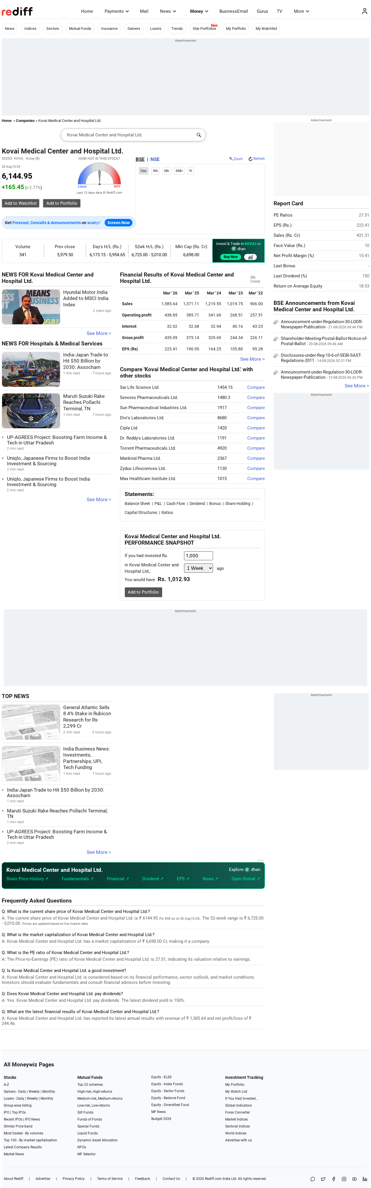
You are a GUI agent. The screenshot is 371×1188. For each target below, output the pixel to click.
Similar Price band (18, 1126)
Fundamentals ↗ (78, 878)
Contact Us (171, 1179)
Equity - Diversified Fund (170, 1105)
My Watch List (236, 1092)
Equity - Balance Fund (168, 1098)
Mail (144, 11)
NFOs (81, 1147)
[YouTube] (354, 1179)
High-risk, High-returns (94, 1092)
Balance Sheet (137, 503)
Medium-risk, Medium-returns (100, 1099)
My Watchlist (266, 28)
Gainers (134, 28)
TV (279, 11)
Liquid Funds (87, 1133)
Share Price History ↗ (27, 878)
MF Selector (86, 1154)
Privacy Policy (74, 1179)
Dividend (197, 503)
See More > (99, 333)
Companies (25, 120)
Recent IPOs (13, 1119)
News (165, 11)
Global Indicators (238, 1105)
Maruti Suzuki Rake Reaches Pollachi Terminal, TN (84, 402)
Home (87, 11)
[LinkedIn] (365, 1179)
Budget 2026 (161, 1119)
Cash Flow (175, 503)
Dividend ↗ (153, 878)
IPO (6, 1112)
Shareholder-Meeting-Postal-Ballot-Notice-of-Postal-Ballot (324, 341)
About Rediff (13, 1179)
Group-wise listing (18, 1105)
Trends (177, 28)
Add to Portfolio (143, 592)
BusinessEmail (233, 11)
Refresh (259, 159)
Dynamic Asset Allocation (97, 1140)
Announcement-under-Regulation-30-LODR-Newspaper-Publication (322, 324)
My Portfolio (236, 28)
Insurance (109, 28)
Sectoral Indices (237, 1126)
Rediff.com (213, 1179)
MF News (158, 1112)
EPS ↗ (183, 878)
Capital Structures (141, 512)
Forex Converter (237, 1112)
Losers (155, 28)
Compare (256, 387)
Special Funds (88, 1126)
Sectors (52, 28)
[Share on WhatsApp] (312, 1179)
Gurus (262, 11)
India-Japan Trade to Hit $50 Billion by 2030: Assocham (85, 361)
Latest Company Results (23, 1147)
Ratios (167, 512)
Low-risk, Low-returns (93, 1105)
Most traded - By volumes (23, 1133)
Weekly (34, 1092)
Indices (30, 28)
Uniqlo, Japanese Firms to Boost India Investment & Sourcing (48, 460)
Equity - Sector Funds (167, 1091)
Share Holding (237, 503)
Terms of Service (110, 1179)
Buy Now (231, 257)
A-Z (6, 1085)
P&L (158, 503)
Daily (22, 1092)
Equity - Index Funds (167, 1084)
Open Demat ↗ (246, 878)
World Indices (235, 1133)
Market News (14, 1154)
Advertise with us (238, 1140)
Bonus (215, 503)
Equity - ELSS (161, 1077)
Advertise (43, 1179)
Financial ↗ (118, 878)
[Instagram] (344, 1179)
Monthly (48, 1092)
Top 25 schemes (90, 1085)
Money (196, 11)
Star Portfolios (204, 28)
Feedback (142, 1179)
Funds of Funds (89, 1119)
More (299, 11)
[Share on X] (323, 1179)
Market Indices (236, 1119)
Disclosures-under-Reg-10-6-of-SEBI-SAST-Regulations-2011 (321, 358)
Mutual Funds (80, 28)
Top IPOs (19, 1112)
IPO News (32, 1119)
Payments (114, 11)
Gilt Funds (85, 1112)
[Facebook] (333, 1179)
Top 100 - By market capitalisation (30, 1140)
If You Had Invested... (241, 1099)
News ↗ (211, 878)
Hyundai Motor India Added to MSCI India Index (85, 298)
